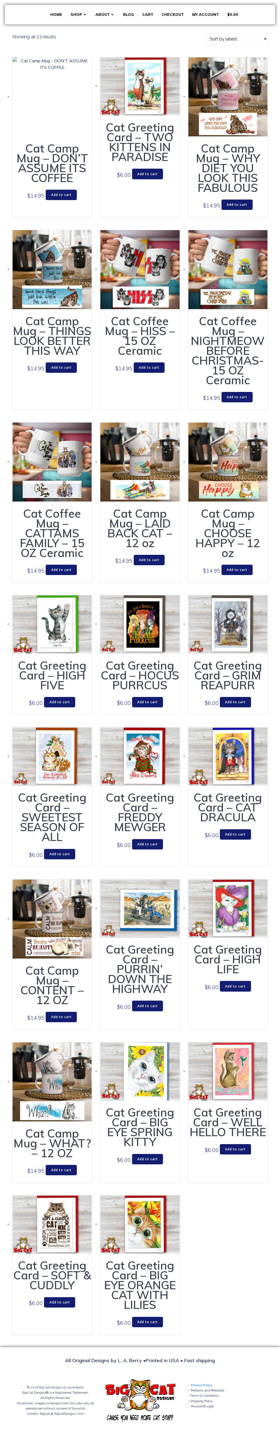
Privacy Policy (201, 1385)
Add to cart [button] (61, 194)
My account (205, 14)
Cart (147, 14)
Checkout (173, 14)
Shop (76, 14)
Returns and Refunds (207, 1390)
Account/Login (202, 1406)
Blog (128, 14)
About (102, 14)
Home (56, 14)
